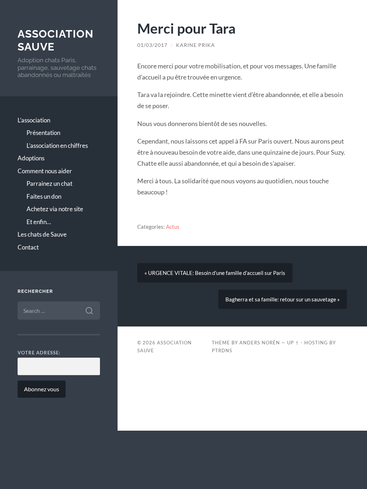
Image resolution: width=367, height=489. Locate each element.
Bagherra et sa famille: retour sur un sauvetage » (282, 299)
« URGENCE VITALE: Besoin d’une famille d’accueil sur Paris (214, 273)
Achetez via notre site (55, 209)
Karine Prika (195, 45)
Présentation (43, 132)
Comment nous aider (45, 171)
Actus (173, 226)
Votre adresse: (39, 352)
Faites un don (44, 196)
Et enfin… (39, 222)
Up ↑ (293, 342)
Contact (28, 247)
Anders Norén (259, 342)
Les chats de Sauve (42, 234)
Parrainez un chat (49, 183)
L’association (34, 120)
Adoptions (31, 158)
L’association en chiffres (57, 145)
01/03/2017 (152, 45)
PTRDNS (222, 350)
